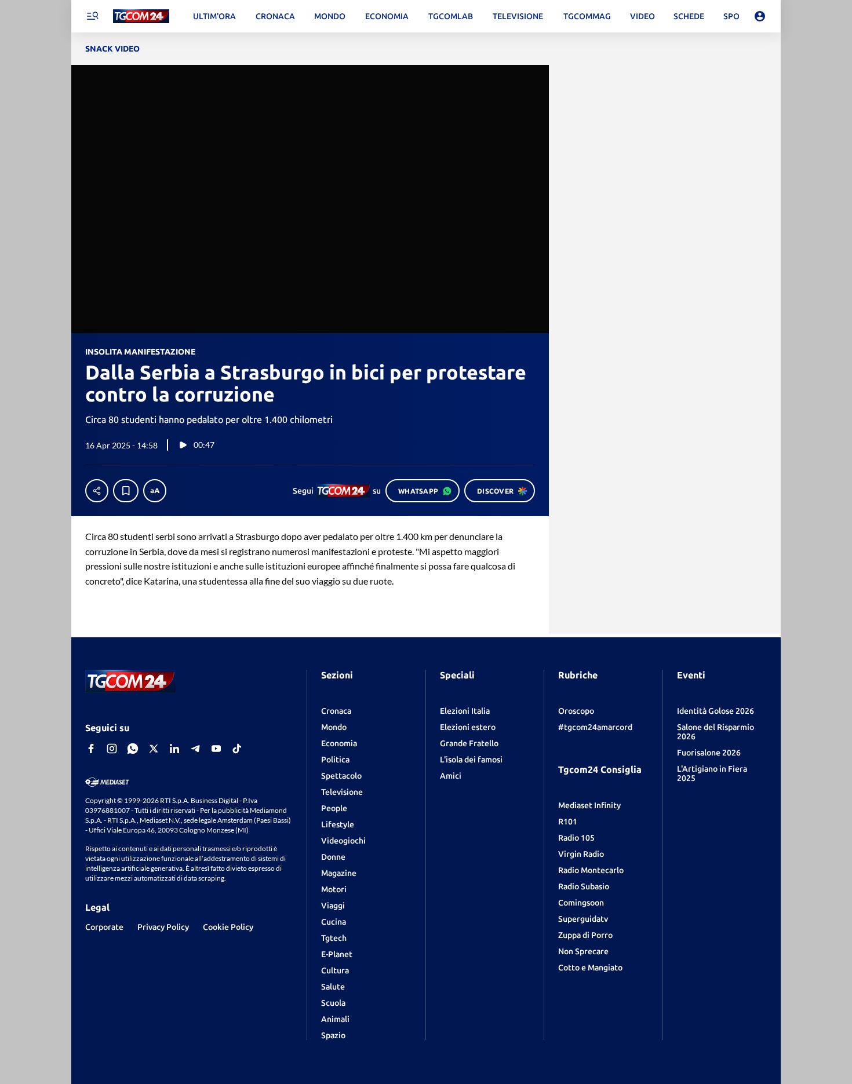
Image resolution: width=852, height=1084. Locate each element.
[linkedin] (174, 748)
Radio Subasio (583, 886)
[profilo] (760, 16)
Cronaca (336, 711)
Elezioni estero (468, 727)
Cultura (335, 970)
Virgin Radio (581, 854)
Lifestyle (337, 824)
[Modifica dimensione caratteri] (154, 490)
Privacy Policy (163, 927)
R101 (567, 821)
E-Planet (336, 954)
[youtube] (216, 748)
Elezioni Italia (465, 711)
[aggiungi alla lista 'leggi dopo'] (126, 490)
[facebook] (91, 748)
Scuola (333, 1003)
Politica (335, 759)
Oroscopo (576, 711)
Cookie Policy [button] (228, 927)
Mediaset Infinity (589, 805)
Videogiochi (343, 840)
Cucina (333, 921)
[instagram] (112, 748)
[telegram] (195, 748)
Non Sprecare (583, 951)
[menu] (92, 16)
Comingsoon (581, 902)
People (334, 808)
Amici (450, 775)
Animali (335, 1019)
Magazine (338, 873)
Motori (334, 889)
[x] (153, 748)
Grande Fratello (469, 743)
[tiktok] (237, 748)
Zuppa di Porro (585, 935)
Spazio (333, 1035)
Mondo (334, 727)
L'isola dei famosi (471, 759)
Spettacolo (341, 775)
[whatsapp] (133, 748)
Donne (333, 857)
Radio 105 (576, 837)
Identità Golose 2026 (715, 711)
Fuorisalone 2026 (709, 752)
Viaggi (333, 905)
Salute (333, 986)
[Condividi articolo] (96, 490)
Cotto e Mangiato (590, 967)
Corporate (104, 927)
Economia (339, 743)
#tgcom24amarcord (595, 727)
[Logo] (141, 16)
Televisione (342, 792)
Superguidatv (583, 919)
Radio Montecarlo (591, 870)
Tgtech (334, 938)
